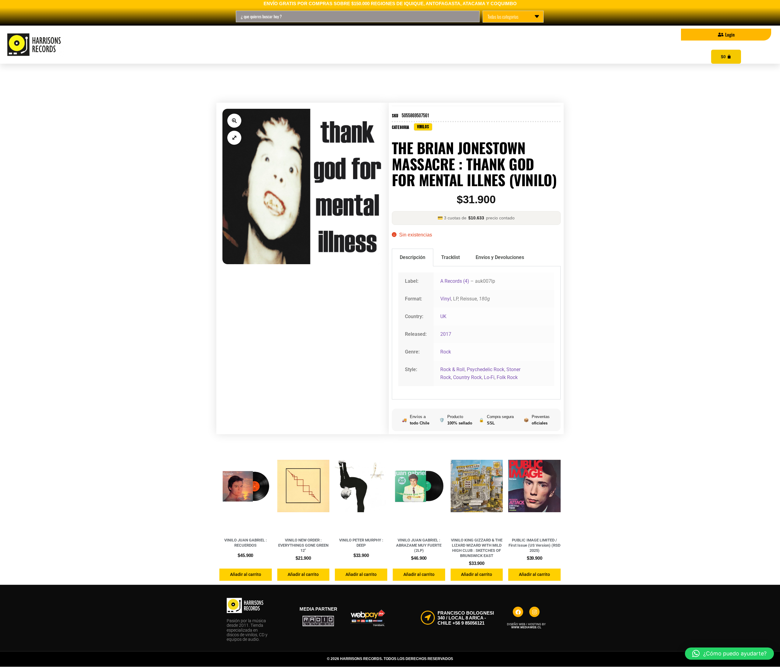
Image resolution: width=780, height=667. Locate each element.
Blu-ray (246, 44)
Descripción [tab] (412, 257)
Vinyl (445, 299)
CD (206, 44)
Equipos (343, 44)
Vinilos (167, 44)
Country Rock (467, 377)
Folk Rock (507, 377)
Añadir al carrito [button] (245, 574)
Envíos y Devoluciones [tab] (500, 257)
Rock (445, 352)
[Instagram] (534, 612)
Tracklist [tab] (450, 257)
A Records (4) (454, 281)
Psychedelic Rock (485, 369)
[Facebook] (518, 612)
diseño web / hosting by (526, 626)
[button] (234, 121)
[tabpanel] (476, 332)
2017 (445, 334)
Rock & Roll (452, 369)
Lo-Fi (489, 377)
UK (443, 316)
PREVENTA (294, 44)
